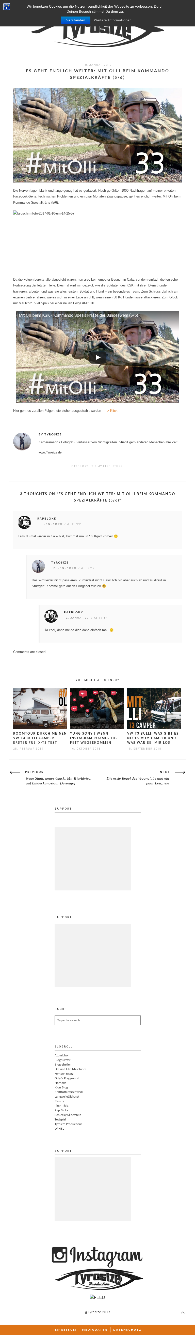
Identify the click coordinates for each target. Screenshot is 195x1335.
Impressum (65, 1329)
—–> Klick (110, 411)
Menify (59, 1101)
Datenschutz (127, 1329)
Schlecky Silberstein (68, 1114)
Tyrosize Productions (68, 1124)
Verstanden (75, 20)
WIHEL (59, 1128)
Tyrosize (60, 562)
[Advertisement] (93, 858)
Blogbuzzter (62, 1059)
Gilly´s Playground (67, 1078)
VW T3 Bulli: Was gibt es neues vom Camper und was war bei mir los (153, 738)
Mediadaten (95, 1329)
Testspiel (60, 1119)
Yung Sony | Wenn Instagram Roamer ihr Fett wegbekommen (94, 738)
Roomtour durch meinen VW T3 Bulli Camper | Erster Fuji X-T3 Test (40, 738)
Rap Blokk (61, 1110)
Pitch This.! (62, 1105)
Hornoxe (60, 1082)
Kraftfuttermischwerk (69, 1092)
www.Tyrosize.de (50, 452)
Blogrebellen (63, 1064)
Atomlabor (62, 1055)
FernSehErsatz (64, 1073)
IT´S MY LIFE (100, 466)
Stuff (118, 466)
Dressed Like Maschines (70, 1069)
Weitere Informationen (113, 20)
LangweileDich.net (67, 1096)
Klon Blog (61, 1087)
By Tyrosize (50, 434)
